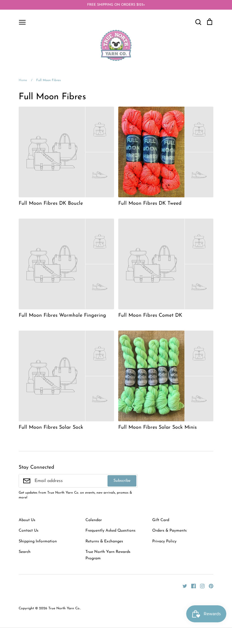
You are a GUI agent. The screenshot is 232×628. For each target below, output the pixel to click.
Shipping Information (38, 541)
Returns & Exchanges (104, 541)
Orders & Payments (169, 530)
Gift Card (160, 520)
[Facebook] (191, 586)
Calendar (93, 520)
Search (25, 552)
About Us (27, 520)
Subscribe (121, 481)
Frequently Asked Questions (110, 530)
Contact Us (28, 530)
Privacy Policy (164, 541)
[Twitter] (182, 586)
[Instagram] (200, 586)
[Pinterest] (209, 586)
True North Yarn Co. (64, 608)
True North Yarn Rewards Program (107, 555)
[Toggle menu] (22, 22)
